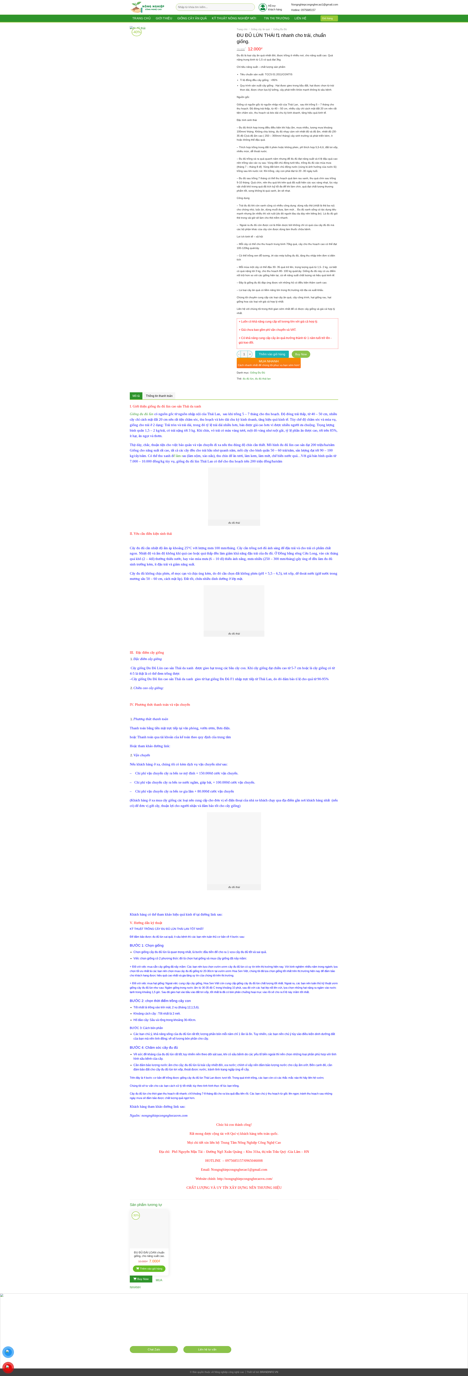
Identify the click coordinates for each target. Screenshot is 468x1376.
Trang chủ (141, 18)
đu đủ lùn (248, 378)
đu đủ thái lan (263, 378)
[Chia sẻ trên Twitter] (246, 387)
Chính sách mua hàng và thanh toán (152, 1340)
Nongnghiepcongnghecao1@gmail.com (161, 1321)
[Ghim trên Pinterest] (259, 387)
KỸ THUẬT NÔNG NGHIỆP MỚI (234, 18)
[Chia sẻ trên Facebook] (240, 387)
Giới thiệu (164, 18)
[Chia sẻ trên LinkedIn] (266, 387)
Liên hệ (300, 18)
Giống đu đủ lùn (141, 414)
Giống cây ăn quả (192, 18)
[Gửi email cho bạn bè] (253, 387)
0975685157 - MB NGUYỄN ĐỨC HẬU (177, 1334)
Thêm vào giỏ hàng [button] (151, 1268)
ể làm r (178, 456)
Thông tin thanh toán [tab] (159, 395)
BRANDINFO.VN (269, 1372)
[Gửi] (251, 7)
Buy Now (301, 354)
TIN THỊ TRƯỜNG (276, 18)
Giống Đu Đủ (280, 29)
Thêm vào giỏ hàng (272, 354)
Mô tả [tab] (136, 395)
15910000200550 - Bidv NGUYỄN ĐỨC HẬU (180, 1327)
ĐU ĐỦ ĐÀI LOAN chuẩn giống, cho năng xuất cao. (149, 1254)
